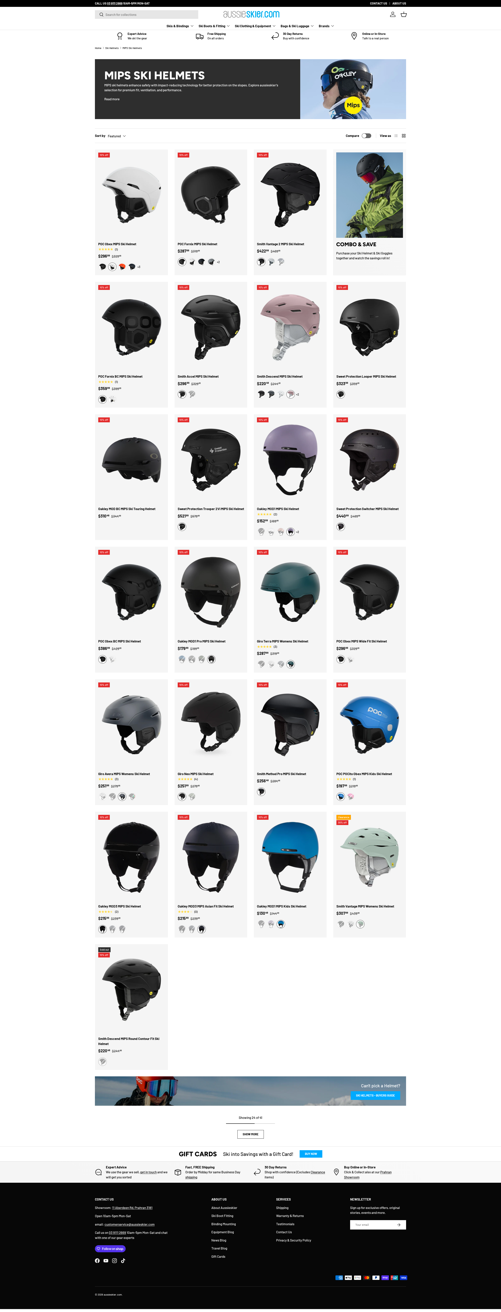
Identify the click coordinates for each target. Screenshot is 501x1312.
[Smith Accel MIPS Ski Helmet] (211, 327)
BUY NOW (311, 1153)
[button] (403, 14)
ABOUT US (399, 3)
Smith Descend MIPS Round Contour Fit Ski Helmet (128, 1041)
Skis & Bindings (178, 26)
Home (98, 48)
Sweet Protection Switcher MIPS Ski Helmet (367, 509)
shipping (191, 1177)
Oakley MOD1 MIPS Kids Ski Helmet (281, 906)
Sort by (100, 136)
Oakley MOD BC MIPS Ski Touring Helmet (126, 509)
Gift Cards (218, 1256)
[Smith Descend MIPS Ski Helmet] (290, 327)
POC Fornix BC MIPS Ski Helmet (120, 376)
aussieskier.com (113, 1294)
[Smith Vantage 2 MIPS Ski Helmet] (290, 195)
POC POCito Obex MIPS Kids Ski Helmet (364, 774)
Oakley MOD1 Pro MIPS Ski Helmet (201, 641)
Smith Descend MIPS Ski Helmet (280, 376)
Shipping (282, 1208)
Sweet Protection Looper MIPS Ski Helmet (366, 376)
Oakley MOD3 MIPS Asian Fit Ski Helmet (206, 906)
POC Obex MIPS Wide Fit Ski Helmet (361, 641)
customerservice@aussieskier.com (130, 1224)
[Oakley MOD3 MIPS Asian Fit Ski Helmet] (211, 857)
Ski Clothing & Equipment (253, 26)
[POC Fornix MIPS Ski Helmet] (211, 195)
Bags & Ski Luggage (295, 26)
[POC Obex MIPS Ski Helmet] (131, 195)
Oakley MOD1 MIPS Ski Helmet (278, 509)
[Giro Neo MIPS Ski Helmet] (211, 724)
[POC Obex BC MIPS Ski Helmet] (131, 592)
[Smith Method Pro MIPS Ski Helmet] (290, 724)
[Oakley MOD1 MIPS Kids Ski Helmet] (290, 857)
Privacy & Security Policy (293, 1240)
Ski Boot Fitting (222, 1216)
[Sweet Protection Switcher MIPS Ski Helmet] (369, 459)
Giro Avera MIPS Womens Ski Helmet (124, 774)
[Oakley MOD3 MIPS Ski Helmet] (131, 857)
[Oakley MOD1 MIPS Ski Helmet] (290, 459)
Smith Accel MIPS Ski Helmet (198, 376)
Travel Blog (219, 1248)
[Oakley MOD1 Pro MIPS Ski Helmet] (211, 592)
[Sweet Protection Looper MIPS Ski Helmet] (369, 327)
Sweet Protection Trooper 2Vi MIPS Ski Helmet (211, 509)
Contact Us (284, 1232)
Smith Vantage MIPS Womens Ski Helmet (365, 906)
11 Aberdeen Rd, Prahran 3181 (132, 1208)
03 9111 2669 (117, 1232)
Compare (352, 136)
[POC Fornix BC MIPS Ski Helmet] (131, 327)
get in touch (148, 1172)
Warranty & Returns (290, 1216)
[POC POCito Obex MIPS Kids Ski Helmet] (369, 724)
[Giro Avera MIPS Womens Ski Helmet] (131, 724)
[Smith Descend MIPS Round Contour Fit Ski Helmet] (131, 989)
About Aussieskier (224, 1208)
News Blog (218, 1240)
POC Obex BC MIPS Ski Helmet (119, 641)
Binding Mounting (223, 1224)
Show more (251, 1134)
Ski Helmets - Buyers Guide (375, 1095)
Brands (324, 26)
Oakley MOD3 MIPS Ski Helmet (119, 906)
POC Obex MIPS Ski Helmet (117, 244)
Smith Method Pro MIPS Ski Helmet (281, 774)
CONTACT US (378, 3)
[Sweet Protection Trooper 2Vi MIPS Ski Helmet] (211, 459)
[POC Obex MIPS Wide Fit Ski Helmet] (369, 592)
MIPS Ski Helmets (132, 48)
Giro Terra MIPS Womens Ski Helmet (282, 641)
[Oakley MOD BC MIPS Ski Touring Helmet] (131, 459)
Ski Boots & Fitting (212, 26)
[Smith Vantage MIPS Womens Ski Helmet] (369, 857)
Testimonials (285, 1224)
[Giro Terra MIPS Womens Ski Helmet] (290, 592)
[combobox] (146, 14)
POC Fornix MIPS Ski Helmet (197, 244)
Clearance (318, 1172)
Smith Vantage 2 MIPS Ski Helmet (280, 244)
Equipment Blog (222, 1232)
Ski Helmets (112, 48)
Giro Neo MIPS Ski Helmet (196, 774)
